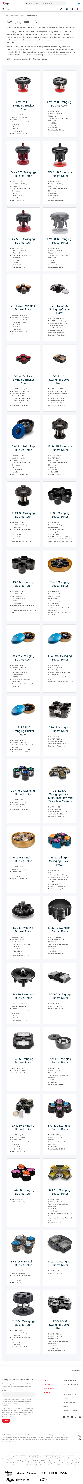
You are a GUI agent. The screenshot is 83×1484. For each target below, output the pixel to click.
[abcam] (20, 1473)
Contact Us (46, 1384)
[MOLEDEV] (20, 1480)
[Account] (72, 9)
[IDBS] (53, 1473)
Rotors (22, 15)
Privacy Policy (17, 1410)
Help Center (47, 1392)
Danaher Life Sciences (70, 1410)
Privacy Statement (69, 1402)
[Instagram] (68, 1418)
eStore (78, 3)
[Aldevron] (31, 1473)
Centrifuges (14, 15)
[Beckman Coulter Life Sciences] (8, 3)
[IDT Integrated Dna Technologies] (64, 1473)
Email (4, 1390)
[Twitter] (76, 1418)
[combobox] (45, 3)
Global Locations (48, 1388)
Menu (7, 9)
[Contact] (61, 9)
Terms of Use (28, 1410)
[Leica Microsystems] (9, 1480)
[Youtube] (80, 1418)
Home (6, 15)
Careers (45, 1380)
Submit (6, 1420)
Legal (65, 1391)
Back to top (76, 1370)
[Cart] (67, 9)
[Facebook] (64, 1418)
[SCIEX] (42, 1480)
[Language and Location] (77, 9)
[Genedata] (42, 1473)
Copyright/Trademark (70, 1380)
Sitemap (65, 1406)
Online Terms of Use (69, 1394)
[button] (26, 3)
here (12, 59)
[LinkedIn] (72, 1418)
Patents (65, 1399)
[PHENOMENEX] (31, 1480)
